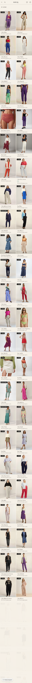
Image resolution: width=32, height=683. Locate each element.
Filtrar (4, 7)
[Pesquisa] (5, 2)
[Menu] (1, 2)
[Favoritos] (27, 2)
